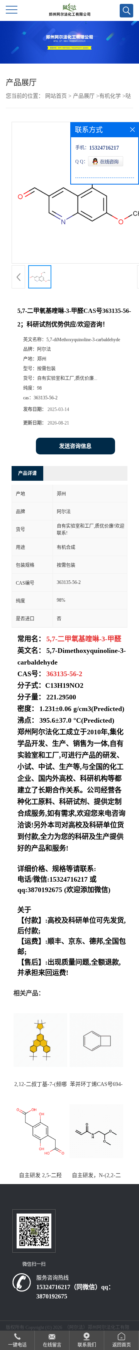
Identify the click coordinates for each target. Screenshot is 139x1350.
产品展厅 (84, 96)
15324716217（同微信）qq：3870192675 (75, 1292)
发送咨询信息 (75, 446)
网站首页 (56, 96)
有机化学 (110, 96)
